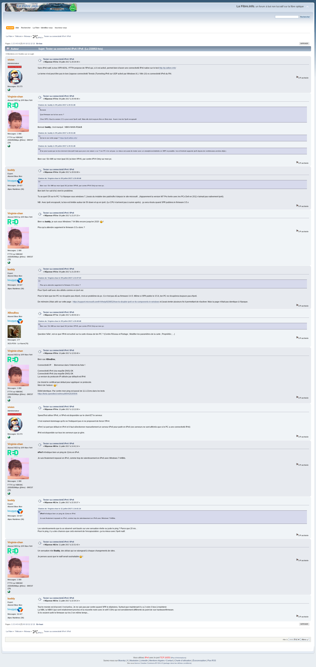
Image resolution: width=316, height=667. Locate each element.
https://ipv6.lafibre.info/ (68, 138)
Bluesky (121, 660)
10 (27, 44)
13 (34, 44)
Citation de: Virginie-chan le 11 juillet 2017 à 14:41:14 (59, 509)
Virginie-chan (15, 96)
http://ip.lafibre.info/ (167, 68)
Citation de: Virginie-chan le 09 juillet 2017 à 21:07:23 (59, 278)
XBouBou (13, 312)
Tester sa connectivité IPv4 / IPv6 (58, 59)
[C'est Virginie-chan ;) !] (9, 147)
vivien (11, 59)
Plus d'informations (178, 658)
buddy (11, 170)
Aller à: (285, 639)
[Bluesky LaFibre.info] (9, 90)
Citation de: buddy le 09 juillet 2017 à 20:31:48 (56, 105)
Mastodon (134, 660)
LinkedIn (144, 660)
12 (31, 44)
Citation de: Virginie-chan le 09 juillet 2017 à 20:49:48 (59, 178)
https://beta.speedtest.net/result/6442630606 (57, 394)
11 (29, 44)
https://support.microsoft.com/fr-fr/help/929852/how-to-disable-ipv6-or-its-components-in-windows (116, 302)
